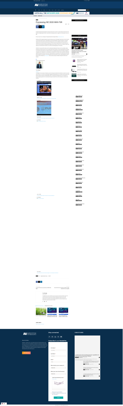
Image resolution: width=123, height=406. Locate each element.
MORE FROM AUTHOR (48, 305)
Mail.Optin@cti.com (79, 147)
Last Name (53, 353)
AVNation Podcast (79, 104)
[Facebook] (84, 0)
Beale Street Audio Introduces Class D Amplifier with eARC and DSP (82, 65)
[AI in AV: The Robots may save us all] (41, 311)
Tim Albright (38, 70)
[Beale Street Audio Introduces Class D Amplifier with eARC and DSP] (74, 65)
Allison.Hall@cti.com (79, 95)
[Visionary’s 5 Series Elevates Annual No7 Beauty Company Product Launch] (78, 369)
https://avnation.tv (45, 294)
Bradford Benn (78, 117)
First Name (53, 347)
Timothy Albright (78, 195)
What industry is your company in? (57, 365)
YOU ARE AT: (35, 15)
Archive (37, 18)
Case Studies (76, 357)
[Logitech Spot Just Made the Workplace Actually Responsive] (74, 75)
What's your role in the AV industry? (58, 371)
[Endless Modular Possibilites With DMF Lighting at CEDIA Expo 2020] (52, 311)
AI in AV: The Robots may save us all (41, 315)
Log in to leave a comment (40, 324)
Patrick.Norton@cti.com (80, 164)
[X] (87, 0)
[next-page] (38, 318)
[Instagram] (85, 0)
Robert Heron (78, 173)
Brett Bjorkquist (78, 121)
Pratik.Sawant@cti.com (80, 169)
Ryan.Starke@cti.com (79, 182)
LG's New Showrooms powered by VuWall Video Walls (43, 288)
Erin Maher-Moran (79, 130)
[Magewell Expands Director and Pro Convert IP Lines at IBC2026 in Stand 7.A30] (74, 70)
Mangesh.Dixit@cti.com (80, 151)
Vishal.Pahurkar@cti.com (80, 203)
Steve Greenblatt (79, 186)
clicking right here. (61, 36)
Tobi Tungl (77, 199)
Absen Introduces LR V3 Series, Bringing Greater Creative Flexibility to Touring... (82, 60)
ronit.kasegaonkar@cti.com (80, 177)
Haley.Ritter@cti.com (79, 138)
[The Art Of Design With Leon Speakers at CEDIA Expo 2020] (64, 311)
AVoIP (84, 369)
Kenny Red (78, 143)
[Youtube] (88, 0)
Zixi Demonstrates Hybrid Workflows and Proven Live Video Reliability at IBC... (79, 51)
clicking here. (47, 55)
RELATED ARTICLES (40, 305)
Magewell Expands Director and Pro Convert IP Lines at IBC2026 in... (82, 70)
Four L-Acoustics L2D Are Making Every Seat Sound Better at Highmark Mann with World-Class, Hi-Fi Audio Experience (91, 362)
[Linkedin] (86, 0)
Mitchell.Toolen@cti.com (80, 160)
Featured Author (79, 134)
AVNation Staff (78, 108)
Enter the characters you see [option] (57, 377)
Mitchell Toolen (78, 156)
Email (52, 359)
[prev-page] (36, 318)
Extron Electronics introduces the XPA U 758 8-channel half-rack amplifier (61, 288)
